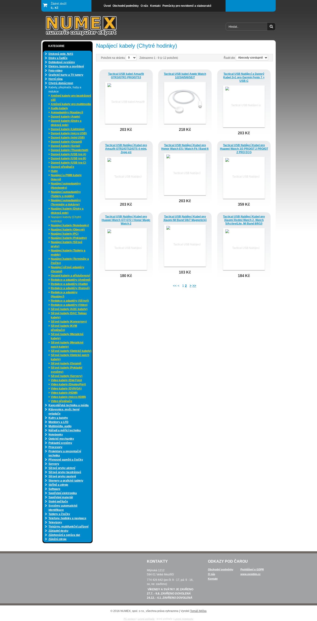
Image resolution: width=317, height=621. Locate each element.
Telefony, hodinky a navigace (67, 518)
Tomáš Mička (198, 611)
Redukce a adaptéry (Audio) (69, 284)
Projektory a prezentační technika (65, 453)
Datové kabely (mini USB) (68, 137)
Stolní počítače (58, 501)
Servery (54, 464)
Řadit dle (229, 57)
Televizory (55, 522)
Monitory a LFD (58, 422)
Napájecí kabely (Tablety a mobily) (68, 252)
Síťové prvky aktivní (62, 468)
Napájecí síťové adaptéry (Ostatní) (67, 269)
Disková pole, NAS (61, 54)
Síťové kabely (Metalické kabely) (67, 336)
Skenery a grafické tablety (66, 480)
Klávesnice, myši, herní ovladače (64, 411)
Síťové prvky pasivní (62, 476)
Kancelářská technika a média (69, 405)
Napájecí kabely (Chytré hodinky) (66, 219)
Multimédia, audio (60, 426)
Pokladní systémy (60, 443)
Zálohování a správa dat (64, 535)
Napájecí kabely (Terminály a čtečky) (70, 261)
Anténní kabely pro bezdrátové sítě (71, 98)
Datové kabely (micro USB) (69, 133)
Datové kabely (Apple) (65, 116)
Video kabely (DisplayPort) (68, 384)
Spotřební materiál (61, 497)
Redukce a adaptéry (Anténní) (70, 279)
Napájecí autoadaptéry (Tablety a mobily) (66, 194)
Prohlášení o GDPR (252, 569)
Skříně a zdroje (58, 484)
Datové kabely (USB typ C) (68, 162)
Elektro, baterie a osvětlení (66, 66)
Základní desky (58, 530)
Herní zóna (56, 79)
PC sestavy (130, 619)
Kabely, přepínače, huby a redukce (65, 89)
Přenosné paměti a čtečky (66, 459)
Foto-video (55, 70)
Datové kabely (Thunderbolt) (69, 150)
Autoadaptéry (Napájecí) (67, 112)
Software (54, 489)
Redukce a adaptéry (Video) (69, 305)
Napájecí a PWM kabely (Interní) (66, 177)
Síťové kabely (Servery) (66, 376)
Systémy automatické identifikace (63, 508)
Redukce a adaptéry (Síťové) (70, 300)
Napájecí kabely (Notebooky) (70, 225)
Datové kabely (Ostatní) (66, 141)
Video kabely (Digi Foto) (66, 380)
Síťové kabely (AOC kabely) (69, 309)
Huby (54, 171)
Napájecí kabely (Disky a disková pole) (67, 211)
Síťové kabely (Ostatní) (66, 363)
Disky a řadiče (58, 58)
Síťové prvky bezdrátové (65, 472)
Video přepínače (61, 401)
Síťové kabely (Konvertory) (69, 321)
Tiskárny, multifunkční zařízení (68, 526)
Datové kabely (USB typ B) (68, 158)
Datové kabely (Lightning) (67, 129)
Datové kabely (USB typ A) (68, 154)
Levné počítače (146, 619)
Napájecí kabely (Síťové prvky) (66, 244)
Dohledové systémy (62, 62)
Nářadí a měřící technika (65, 430)
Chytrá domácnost (61, 83)
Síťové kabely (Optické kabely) (71, 351)
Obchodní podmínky (220, 569)
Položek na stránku (113, 57)
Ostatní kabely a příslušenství (70, 275)
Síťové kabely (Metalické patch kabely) (67, 344)
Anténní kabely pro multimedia (71, 104)
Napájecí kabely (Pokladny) (69, 238)
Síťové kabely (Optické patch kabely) (70, 357)
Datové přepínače (62, 166)
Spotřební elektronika (63, 493)
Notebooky (56, 434)
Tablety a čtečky (59, 514)
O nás (211, 574)
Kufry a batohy (58, 418)
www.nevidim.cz (250, 574)
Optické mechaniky (61, 438)
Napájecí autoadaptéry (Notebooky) (66, 185)
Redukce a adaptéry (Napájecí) (64, 294)
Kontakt (213, 578)
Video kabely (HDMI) (64, 392)
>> (194, 285)
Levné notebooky (184, 619)
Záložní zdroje (58, 539)
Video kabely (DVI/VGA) (66, 388)
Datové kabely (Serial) (65, 146)
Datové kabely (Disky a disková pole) (66, 123)
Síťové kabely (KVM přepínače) (64, 328)
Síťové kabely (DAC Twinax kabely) (69, 315)
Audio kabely (59, 108)
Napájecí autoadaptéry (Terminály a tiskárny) (66, 202)
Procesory (55, 447)
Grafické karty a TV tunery (66, 74)
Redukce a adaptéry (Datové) (70, 288)
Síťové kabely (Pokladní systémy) (66, 369)
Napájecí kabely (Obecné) (68, 229)
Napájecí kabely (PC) (64, 233)
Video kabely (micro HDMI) (68, 397)
